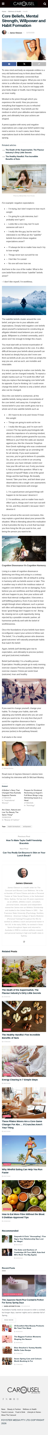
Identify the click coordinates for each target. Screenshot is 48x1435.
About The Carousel (8, 1415)
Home (4, 11)
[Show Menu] (3, 4)
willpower (27, 826)
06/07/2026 (6, 1131)
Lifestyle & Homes (34, 1412)
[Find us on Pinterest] (14, 1399)
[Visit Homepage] (24, 3)
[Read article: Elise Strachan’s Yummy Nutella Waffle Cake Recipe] (7, 1350)
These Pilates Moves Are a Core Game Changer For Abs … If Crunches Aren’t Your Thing (22, 1124)
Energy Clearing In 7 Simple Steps (20, 1079)
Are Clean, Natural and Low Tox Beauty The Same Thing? (11, 812)
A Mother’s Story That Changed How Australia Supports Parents (11, 792)
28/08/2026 (26, 1306)
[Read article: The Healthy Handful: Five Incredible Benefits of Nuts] (24, 1016)
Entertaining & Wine (13, 1294)
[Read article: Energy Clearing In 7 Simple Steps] (24, 1061)
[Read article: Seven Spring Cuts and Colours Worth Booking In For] (7, 1361)
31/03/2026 (30, 33)
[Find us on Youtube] (10, 1399)
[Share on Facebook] (9, 64)
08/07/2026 (6, 1083)
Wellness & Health (14, 11)
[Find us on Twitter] (7, 1399)
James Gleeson (16, 33)
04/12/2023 (19, 1244)
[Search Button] (45, 3)
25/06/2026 (6, 1221)
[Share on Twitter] (24, 64)
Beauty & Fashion (14, 1409)
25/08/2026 (6, 996)
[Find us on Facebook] (3, 1399)
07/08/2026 (6, 1041)
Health (25, 11)
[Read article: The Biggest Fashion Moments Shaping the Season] (7, 1339)
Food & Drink (10, 985)
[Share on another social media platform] (39, 64)
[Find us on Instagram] (18, 1399)
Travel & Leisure (7, 1412)
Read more (10, 1319)
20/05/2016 (19, 1258)
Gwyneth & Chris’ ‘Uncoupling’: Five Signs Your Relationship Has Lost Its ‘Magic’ (30, 1238)
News (3, 1409)
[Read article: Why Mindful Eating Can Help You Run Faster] (24, 1151)
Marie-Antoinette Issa (12, 1306)
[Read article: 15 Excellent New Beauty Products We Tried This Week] (7, 1328)
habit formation (14, 826)
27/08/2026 (19, 1353)
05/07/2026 (6, 1176)
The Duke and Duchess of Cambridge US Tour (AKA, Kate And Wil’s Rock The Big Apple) (29, 1252)
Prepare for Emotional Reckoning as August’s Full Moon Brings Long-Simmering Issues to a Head (33, 795)
